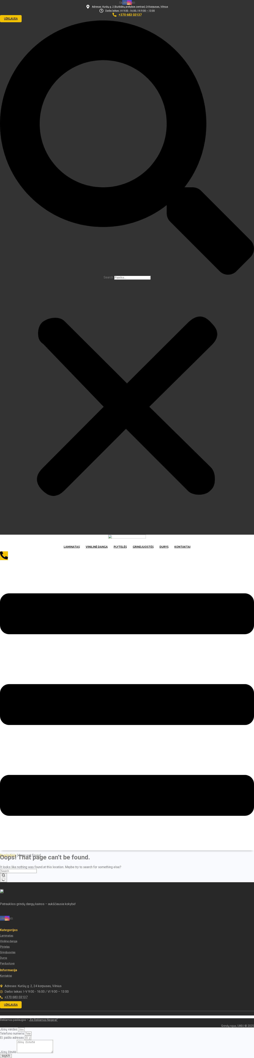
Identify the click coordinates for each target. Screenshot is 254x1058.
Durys (164, 546)
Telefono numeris (12, 1033)
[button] (127, 147)
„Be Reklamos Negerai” (43, 1019)
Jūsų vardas (9, 1029)
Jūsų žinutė (8, 1052)
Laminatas (72, 546)
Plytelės (120, 546)
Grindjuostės (143, 546)
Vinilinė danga (97, 546)
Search (108, 277)
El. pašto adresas (12, 1038)
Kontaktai (182, 546)
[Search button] (3, 877)
